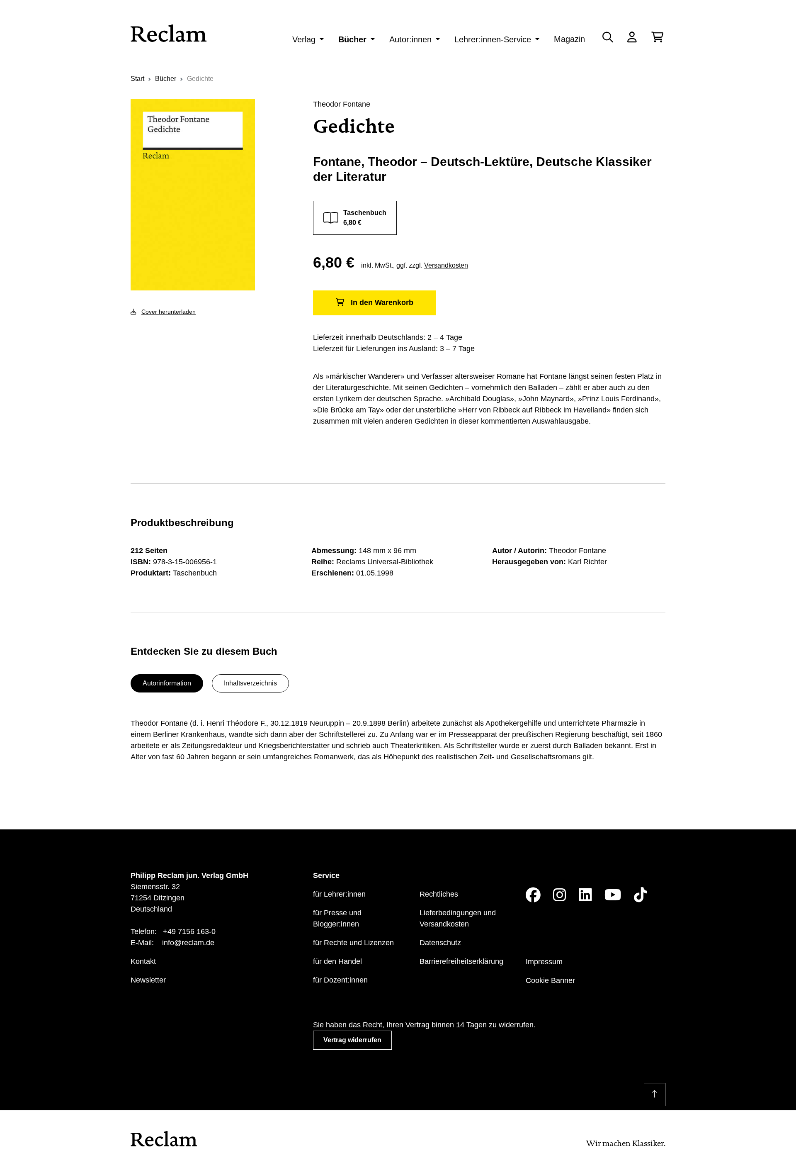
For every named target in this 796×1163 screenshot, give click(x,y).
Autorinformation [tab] (167, 683)
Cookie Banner (550, 980)
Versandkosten (446, 265)
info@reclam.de (188, 943)
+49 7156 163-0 (189, 931)
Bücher (352, 39)
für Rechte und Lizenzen (353, 943)
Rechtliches (439, 894)
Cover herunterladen (168, 311)
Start (137, 78)
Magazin (569, 39)
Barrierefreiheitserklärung (461, 961)
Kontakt (143, 961)
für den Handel (337, 961)
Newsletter (148, 980)
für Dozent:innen (340, 980)
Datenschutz (440, 943)
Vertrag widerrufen (352, 1040)
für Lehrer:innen (339, 894)
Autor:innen (410, 39)
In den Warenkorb (382, 302)
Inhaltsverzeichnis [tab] (250, 683)
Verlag (303, 39)
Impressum (544, 962)
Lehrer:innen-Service (492, 39)
